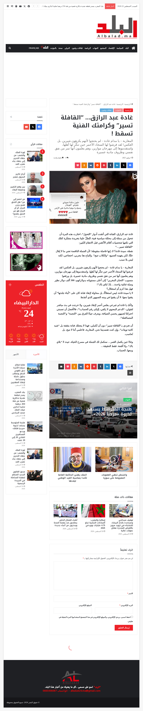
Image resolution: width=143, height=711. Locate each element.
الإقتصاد (111, 48)
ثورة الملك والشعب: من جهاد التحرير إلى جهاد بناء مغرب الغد (18, 158)
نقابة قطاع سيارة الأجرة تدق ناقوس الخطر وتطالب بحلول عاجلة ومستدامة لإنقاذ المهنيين (18, 373)
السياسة (120, 48)
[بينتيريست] (104, 165)
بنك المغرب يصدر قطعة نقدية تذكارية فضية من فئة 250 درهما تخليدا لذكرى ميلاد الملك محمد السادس (18, 402)
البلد (127, 48)
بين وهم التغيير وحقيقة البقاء (17, 188)
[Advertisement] (71, 74)
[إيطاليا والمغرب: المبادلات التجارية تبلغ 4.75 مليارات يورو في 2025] (93, 511)
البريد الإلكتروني (126, 605)
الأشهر (16, 354)
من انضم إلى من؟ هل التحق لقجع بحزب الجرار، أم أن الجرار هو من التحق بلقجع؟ (18, 206)
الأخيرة (36, 354)
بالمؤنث (53, 48)
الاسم (130, 593)
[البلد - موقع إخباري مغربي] (116, 26)
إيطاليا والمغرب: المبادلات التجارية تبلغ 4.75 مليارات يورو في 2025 (95, 524)
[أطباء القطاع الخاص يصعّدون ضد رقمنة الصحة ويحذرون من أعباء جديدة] (65, 511)
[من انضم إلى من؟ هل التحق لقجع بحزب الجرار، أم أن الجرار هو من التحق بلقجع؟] (34, 203)
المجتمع (103, 48)
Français (34, 48)
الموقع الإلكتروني (85, 605)
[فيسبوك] (130, 165)
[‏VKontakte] (91, 165)
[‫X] (123, 165)
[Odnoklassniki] (84, 165)
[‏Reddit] (97, 165)
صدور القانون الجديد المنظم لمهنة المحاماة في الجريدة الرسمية (109, 414)
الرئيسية (127, 104)
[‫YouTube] (26, 127)
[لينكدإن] (117, 165)
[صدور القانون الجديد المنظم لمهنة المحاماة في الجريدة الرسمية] (34, 475)
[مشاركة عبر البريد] (61, 366)
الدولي (67, 48)
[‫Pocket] (77, 165)
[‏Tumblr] (110, 165)
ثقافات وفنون (77, 48)
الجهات (95, 48)
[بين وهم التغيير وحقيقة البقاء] (34, 190)
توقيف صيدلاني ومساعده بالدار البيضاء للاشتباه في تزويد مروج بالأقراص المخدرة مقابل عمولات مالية (121, 525)
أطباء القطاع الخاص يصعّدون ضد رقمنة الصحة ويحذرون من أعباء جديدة (65, 522)
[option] (93, 410)
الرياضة (88, 48)
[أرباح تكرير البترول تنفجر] (34, 178)
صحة (61, 48)
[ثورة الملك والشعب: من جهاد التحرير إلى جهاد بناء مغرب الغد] (34, 156)
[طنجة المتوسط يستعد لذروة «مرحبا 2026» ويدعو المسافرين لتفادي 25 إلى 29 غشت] (34, 426)
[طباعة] (130, 373)
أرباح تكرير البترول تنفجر (19, 175)
